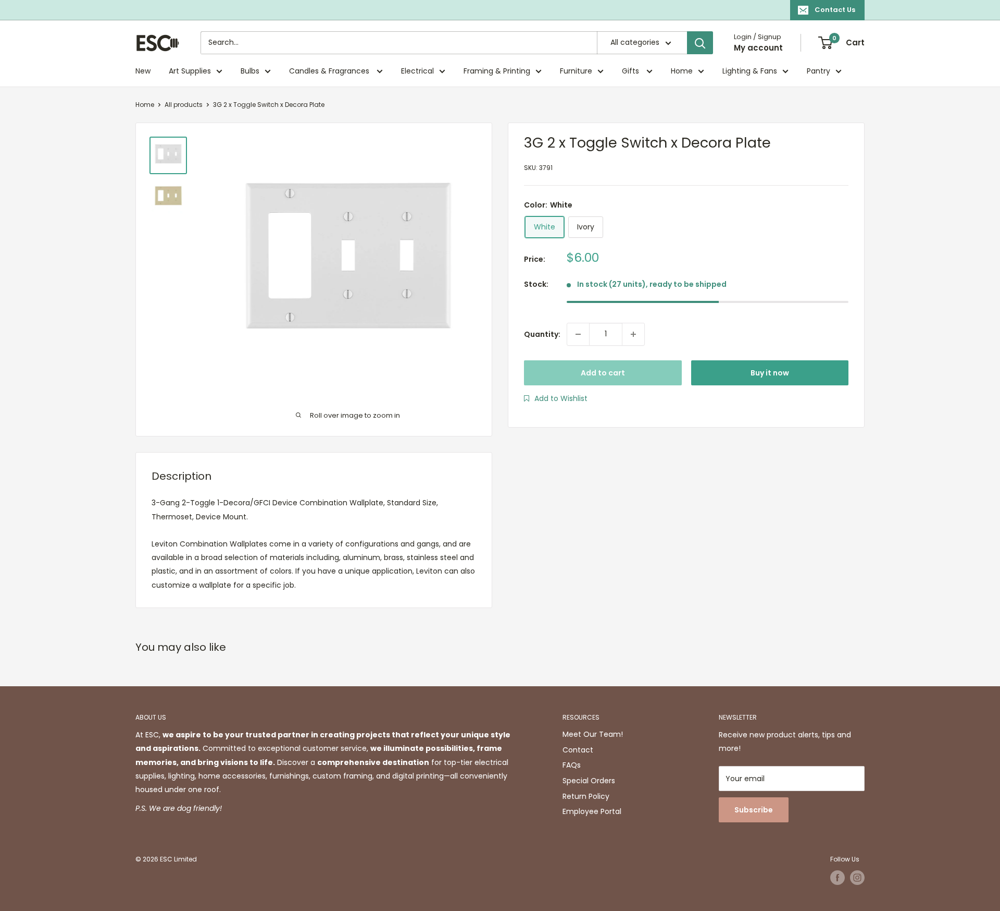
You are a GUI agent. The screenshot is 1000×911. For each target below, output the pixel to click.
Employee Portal (591, 811)
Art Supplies (190, 71)
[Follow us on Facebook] (837, 877)
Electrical (417, 71)
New (143, 71)
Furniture (576, 71)
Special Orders (588, 780)
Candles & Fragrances (330, 71)
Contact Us (835, 10)
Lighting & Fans (749, 71)
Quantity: (542, 334)
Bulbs (250, 71)
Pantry (818, 71)
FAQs (571, 765)
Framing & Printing (497, 71)
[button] (556, 398)
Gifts (631, 71)
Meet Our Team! (592, 734)
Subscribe (753, 810)
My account (758, 47)
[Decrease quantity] (578, 334)
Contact (577, 750)
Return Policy (585, 796)
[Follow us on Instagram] (857, 877)
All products (184, 104)
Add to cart (603, 373)
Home (682, 71)
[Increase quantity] (633, 334)
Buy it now (770, 373)
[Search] (700, 42)
